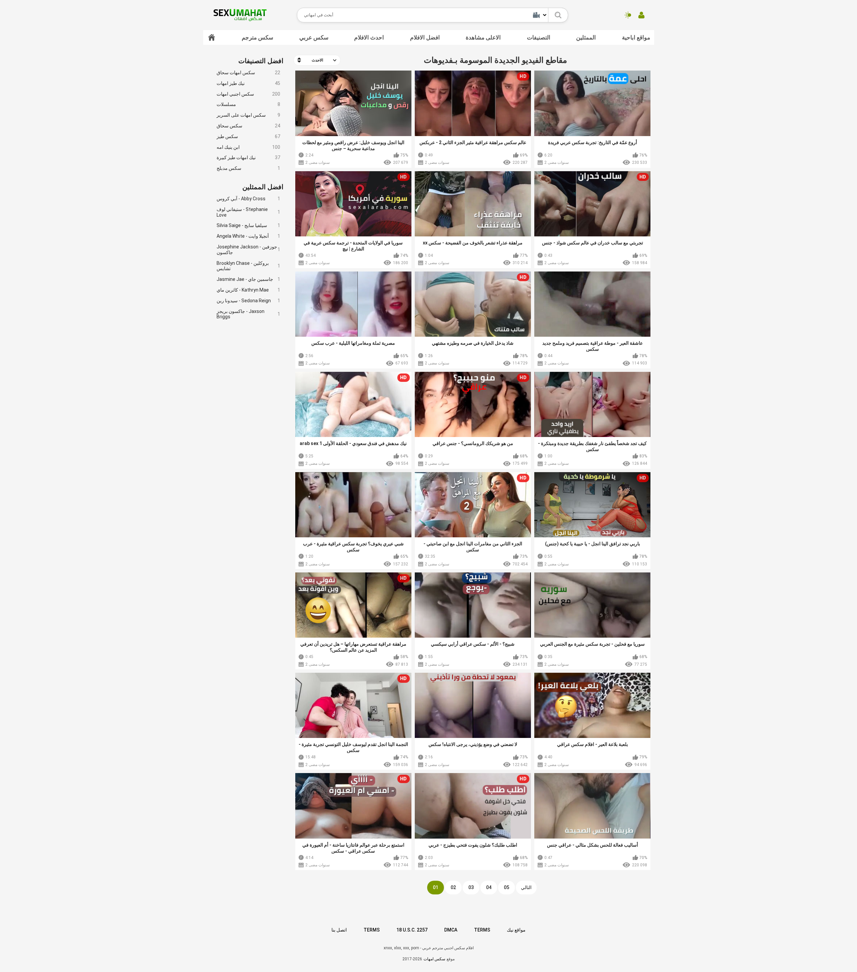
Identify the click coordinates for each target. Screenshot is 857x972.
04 (488, 887)
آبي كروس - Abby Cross (248, 198)
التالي (526, 887)
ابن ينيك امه (248, 147)
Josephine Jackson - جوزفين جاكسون (248, 249)
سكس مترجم (257, 37)
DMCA (450, 930)
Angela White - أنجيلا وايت (248, 236)
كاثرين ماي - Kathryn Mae (248, 290)
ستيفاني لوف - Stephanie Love (248, 212)
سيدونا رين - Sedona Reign (248, 300)
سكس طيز (248, 136)
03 (471, 887)
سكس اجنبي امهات (248, 94)
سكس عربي (313, 37)
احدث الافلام (369, 37)
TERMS (372, 930)
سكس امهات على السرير (248, 115)
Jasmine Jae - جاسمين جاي (248, 279)
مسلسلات (248, 104)
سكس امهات (434, 959)
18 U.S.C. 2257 (411, 930)
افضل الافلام (425, 37)
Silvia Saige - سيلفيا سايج (248, 225)
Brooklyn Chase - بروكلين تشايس (248, 266)
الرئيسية (211, 37)
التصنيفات (538, 37)
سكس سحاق (248, 125)
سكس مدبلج (248, 168)
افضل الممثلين (263, 187)
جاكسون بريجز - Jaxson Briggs (248, 314)
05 (506, 887)
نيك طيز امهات (248, 83)
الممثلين (586, 37)
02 (453, 887)
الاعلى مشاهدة (483, 37)
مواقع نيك (516, 930)
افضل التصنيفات (261, 61)
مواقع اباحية (636, 37)
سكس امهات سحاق (248, 72)
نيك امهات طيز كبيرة (248, 157)
